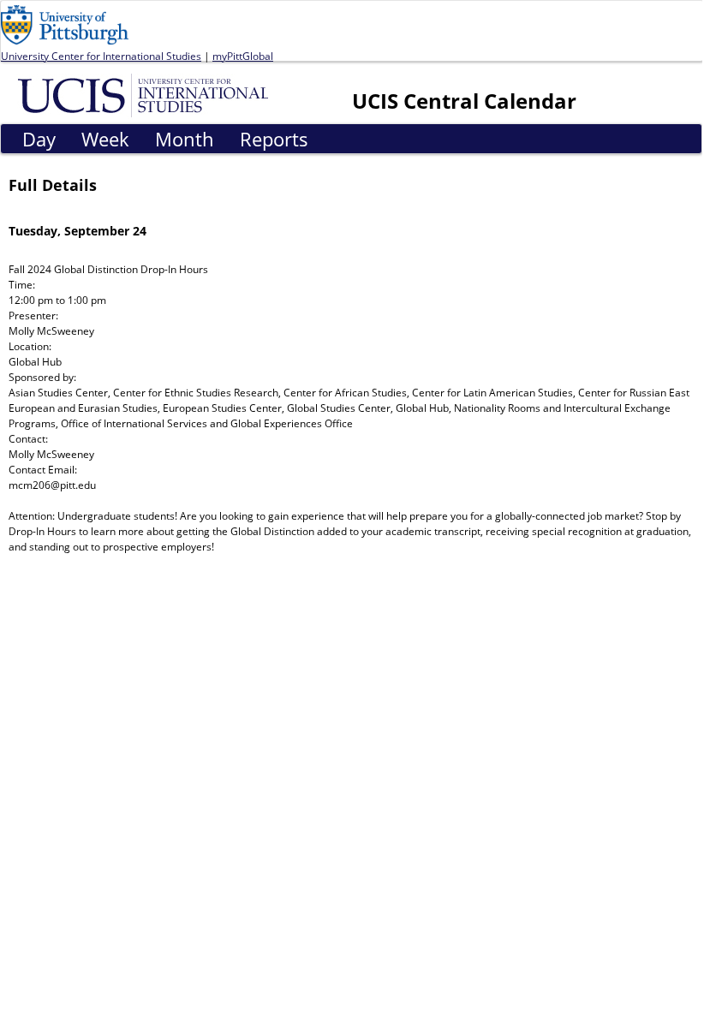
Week (105, 138)
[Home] (146, 94)
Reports (274, 138)
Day (39, 138)
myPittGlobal (242, 56)
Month (184, 138)
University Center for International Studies (101, 56)
